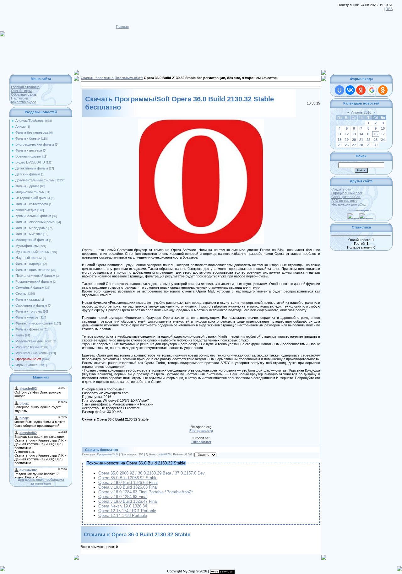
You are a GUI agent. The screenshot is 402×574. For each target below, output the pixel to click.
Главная (122, 27)
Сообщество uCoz (346, 197)
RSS (389, 9)
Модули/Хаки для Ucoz (33, 341)
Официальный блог (346, 193)
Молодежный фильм (31, 240)
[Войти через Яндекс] (361, 90)
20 (354, 140)
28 (361, 145)
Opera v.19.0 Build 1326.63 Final (128, 482)
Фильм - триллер (28, 311)
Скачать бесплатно (97, 78)
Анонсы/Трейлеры (29, 120)
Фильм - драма (27, 186)
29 (368, 145)
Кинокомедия (25, 210)
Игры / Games (26, 365)
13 (354, 134)
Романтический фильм (33, 281)
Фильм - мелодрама (31, 228)
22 (368, 140)
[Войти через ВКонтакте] (350, 90)
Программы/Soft (28, 359)
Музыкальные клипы (31, 353)
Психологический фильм (35, 275)
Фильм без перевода (31, 132)
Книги (19, 335)
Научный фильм (28, 258)
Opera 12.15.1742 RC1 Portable (127, 510)
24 (383, 140)
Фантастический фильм (34, 323)
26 (347, 145)
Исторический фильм (32, 198)
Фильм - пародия (28, 264)
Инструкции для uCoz (348, 204)
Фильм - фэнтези (29, 329)
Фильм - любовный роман (36, 222)
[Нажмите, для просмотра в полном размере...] (201, 120)
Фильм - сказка (27, 299)
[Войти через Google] (372, 90)
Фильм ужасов (27, 317)
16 (376, 134)
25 (339, 145)
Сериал (21, 293)
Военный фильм (28, 156)
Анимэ (20, 126)
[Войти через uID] (339, 90)
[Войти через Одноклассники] (383, 90)
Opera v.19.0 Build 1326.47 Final (128, 501)
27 (354, 145)
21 (361, 140)
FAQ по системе (344, 200)
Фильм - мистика (28, 234)
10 (383, 128)
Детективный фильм (31, 168)
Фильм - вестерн (28, 150)
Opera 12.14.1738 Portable (122, 515)
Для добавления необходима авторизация (41, 481)
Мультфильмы (27, 246)
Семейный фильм (29, 287)
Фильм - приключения (32, 269)
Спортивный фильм (31, 305)
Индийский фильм (30, 192)
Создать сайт (342, 189)
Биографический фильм (34, 144)
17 (383, 134)
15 (368, 134)
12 (347, 134)
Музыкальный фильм (32, 252)
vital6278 (165, 454)
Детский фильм (27, 174)
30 (376, 145)
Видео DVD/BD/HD (30, 162)
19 (347, 140)
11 (339, 134)
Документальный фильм (35, 180)
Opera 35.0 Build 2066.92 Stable (127, 477)
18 (339, 140)
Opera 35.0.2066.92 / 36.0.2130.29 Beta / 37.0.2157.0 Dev (151, 473)
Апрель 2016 (361, 112)
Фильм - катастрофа (31, 204)
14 (361, 134)
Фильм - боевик (27, 138)
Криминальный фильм (33, 216)
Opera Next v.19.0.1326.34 (122, 506)
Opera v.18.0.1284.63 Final (122, 496)
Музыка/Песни (27, 347)
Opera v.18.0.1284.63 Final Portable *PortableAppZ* (145, 492)
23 (376, 140)
